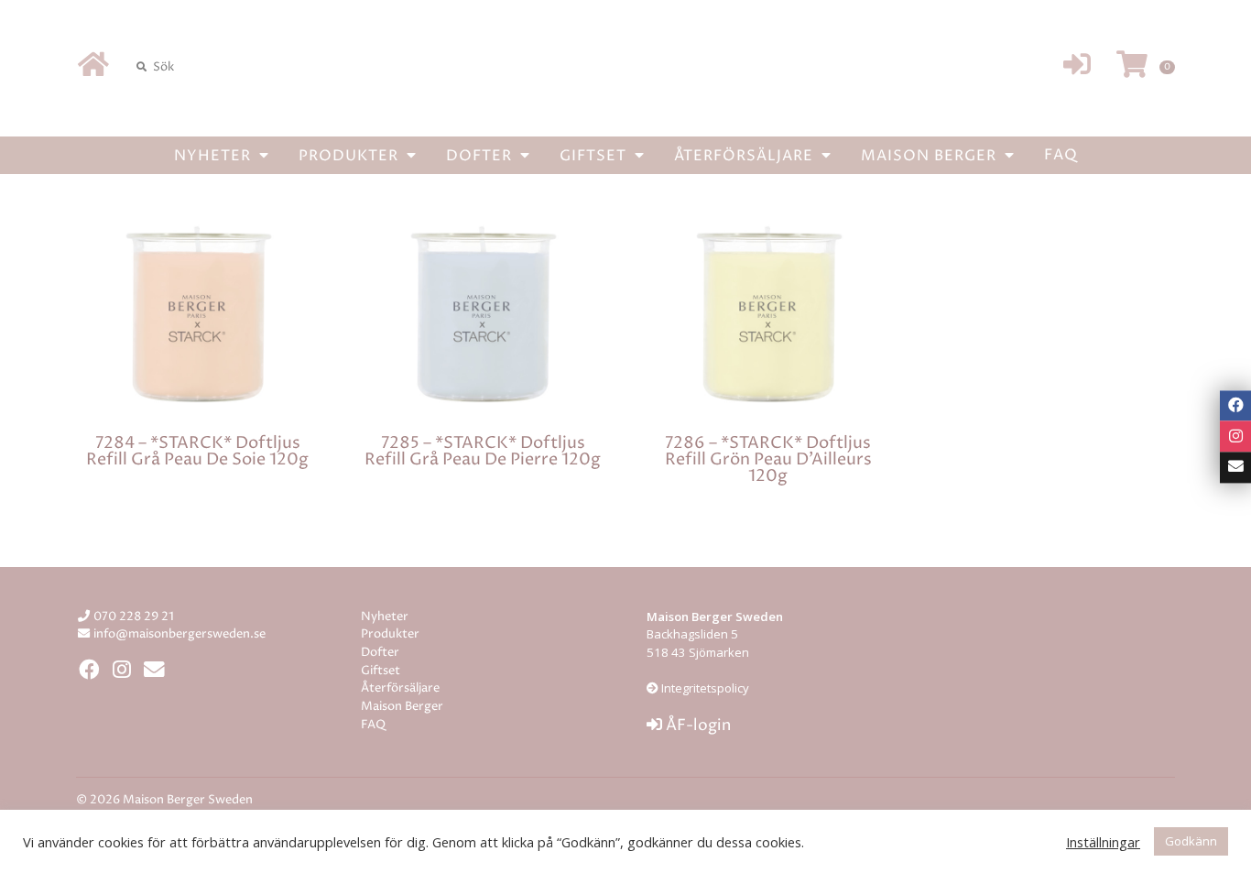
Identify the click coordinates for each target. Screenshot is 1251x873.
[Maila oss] (1235, 467)
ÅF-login (696, 726)
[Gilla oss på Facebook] (1235, 405)
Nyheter (215, 156)
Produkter (351, 156)
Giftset (595, 156)
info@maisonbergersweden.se (179, 634)
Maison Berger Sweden (625, 67)
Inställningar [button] (1103, 842)
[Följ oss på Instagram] (1235, 437)
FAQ (1061, 155)
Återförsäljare (746, 156)
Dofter (481, 156)
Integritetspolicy (703, 688)
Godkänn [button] (1191, 841)
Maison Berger (931, 156)
